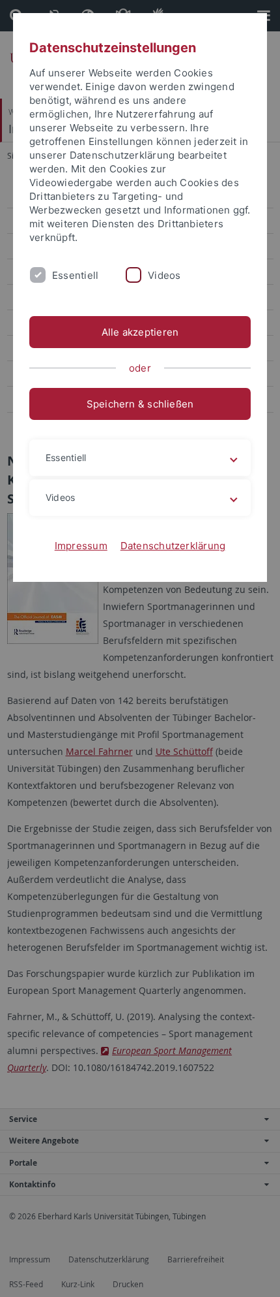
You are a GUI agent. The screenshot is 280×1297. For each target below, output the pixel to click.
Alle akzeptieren (140, 332)
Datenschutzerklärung (173, 545)
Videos (164, 275)
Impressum (81, 545)
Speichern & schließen (140, 404)
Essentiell (75, 275)
